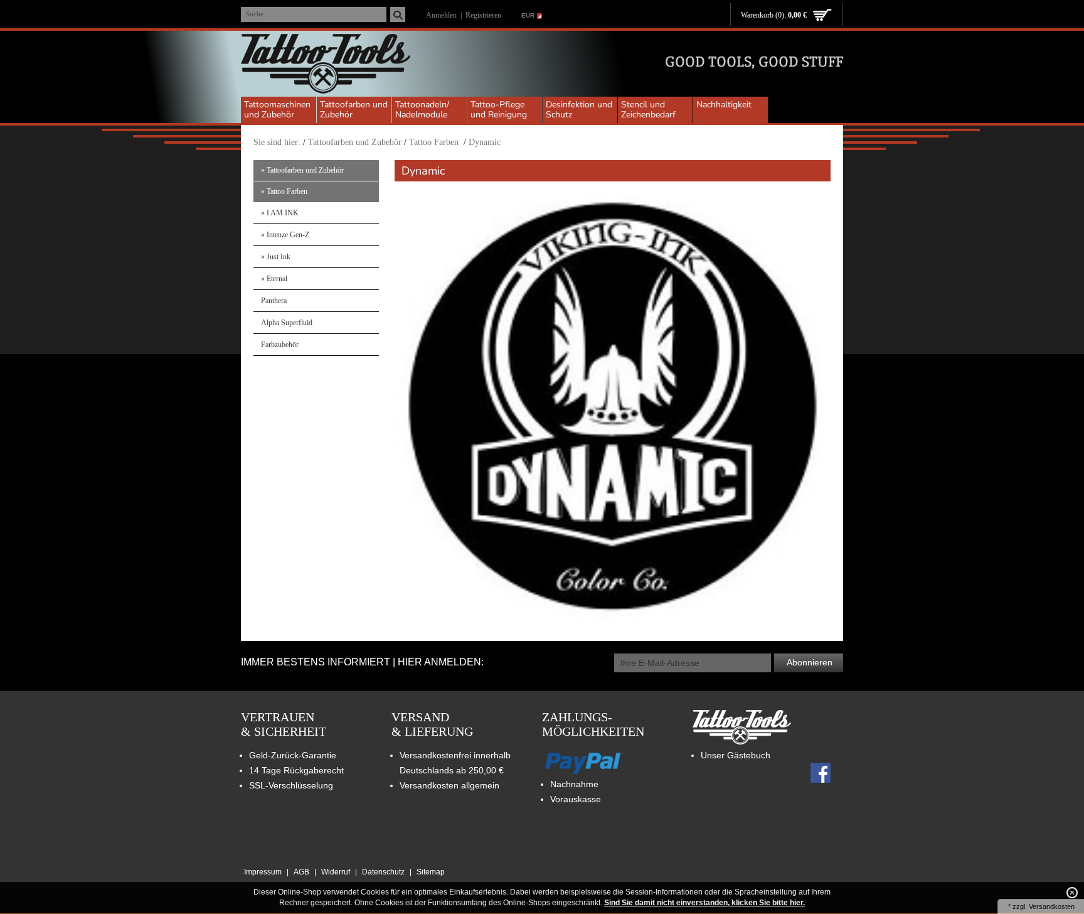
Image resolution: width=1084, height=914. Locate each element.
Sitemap (431, 872)
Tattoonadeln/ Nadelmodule (422, 110)
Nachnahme (574, 784)
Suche (254, 14)
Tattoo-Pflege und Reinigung (498, 110)
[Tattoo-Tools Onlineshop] (325, 65)
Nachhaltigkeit (724, 104)
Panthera (274, 300)
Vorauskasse (575, 799)
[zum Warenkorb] (822, 15)
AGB (301, 872)
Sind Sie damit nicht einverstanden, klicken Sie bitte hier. (704, 902)
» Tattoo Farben (284, 191)
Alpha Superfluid (286, 322)
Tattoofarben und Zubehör (354, 110)
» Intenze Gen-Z (285, 234)
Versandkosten (1052, 906)
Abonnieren (809, 662)
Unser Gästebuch (735, 755)
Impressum (263, 872)
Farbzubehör (280, 344)
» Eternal (274, 278)
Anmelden (441, 15)
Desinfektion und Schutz (579, 110)
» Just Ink (275, 256)
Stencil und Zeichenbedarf (648, 110)
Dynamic (485, 142)
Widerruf (335, 872)
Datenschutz (383, 872)
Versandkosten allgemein (449, 785)
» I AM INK (280, 212)
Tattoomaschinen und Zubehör (277, 110)
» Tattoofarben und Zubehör (302, 170)
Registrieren (483, 15)
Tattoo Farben (435, 142)
